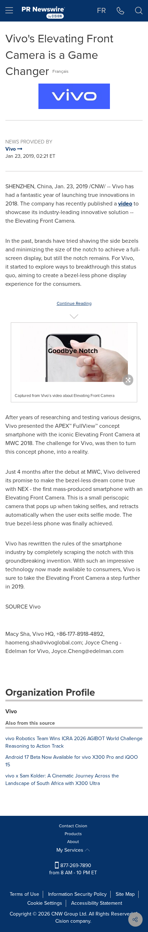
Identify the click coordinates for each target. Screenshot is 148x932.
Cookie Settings (44, 903)
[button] (74, 96)
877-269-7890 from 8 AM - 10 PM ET (73, 869)
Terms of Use (24, 894)
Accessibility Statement (96, 903)
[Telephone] (120, 11)
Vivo (11, 711)
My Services (70, 850)
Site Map (125, 894)
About (73, 841)
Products (73, 834)
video (125, 203)
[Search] (139, 11)
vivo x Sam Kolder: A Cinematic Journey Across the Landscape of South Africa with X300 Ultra (62, 779)
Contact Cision (73, 826)
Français (60, 71)
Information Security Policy (77, 894)
